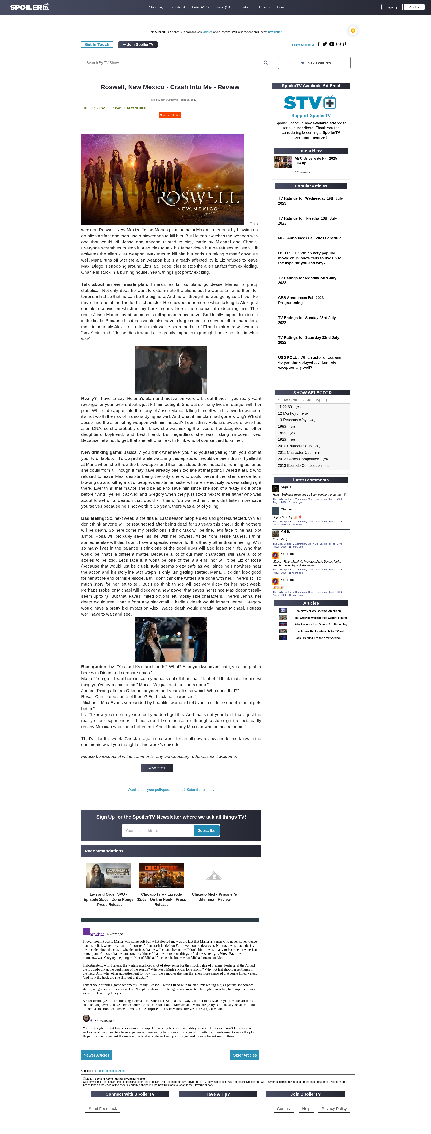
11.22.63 (285, 407)
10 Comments (156, 767)
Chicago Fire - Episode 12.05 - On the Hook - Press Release (161, 899)
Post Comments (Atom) (111, 1070)
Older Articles (245, 1055)
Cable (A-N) (200, 7)
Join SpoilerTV (139, 44)
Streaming (156, 7)
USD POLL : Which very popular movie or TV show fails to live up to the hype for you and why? (309, 258)
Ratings (264, 7)
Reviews (99, 108)
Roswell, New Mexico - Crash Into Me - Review (170, 87)
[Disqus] (170, 982)
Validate (414, 7)
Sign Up (392, 7)
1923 (282, 439)
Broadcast (178, 7)
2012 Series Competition (298, 459)
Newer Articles (96, 1055)
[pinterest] (344, 44)
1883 (282, 426)
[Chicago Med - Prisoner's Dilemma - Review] (214, 889)
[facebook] (319, 44)
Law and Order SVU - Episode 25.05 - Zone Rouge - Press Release (108, 899)
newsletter (275, 32)
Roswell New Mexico (129, 108)
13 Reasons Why (292, 420)
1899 (282, 433)
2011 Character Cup (294, 452)
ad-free (208, 32)
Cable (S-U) (224, 7)
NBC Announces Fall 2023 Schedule (309, 238)
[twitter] (325, 44)
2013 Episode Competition (300, 465)
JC (85, 108)
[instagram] (338, 44)
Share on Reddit (170, 115)
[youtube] (331, 44)
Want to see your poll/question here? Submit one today (171, 790)
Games (282, 7)
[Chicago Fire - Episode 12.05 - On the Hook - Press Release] (161, 889)
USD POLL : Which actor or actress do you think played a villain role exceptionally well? (309, 362)
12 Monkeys (288, 413)
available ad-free (327, 123)
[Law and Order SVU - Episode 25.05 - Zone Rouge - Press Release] (108, 889)
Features (246, 7)
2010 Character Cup (295, 446)
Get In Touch (97, 44)
